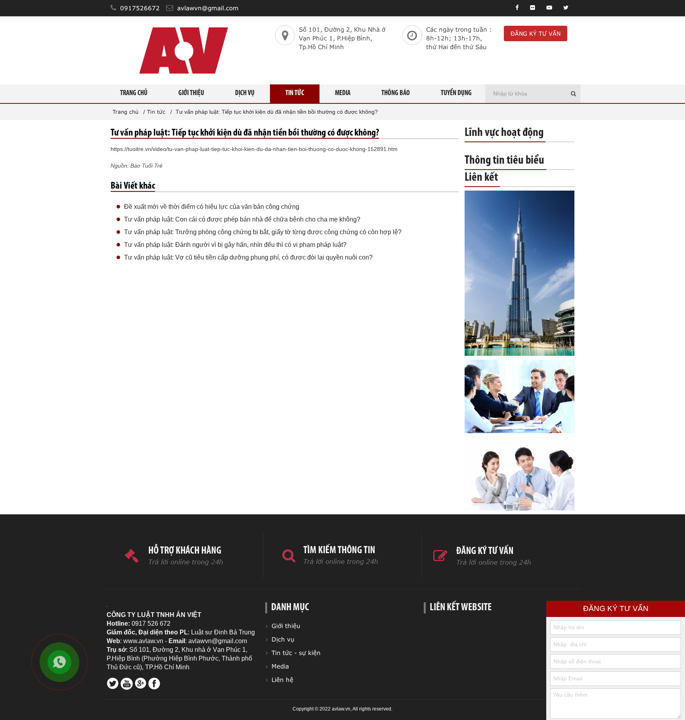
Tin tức (294, 93)
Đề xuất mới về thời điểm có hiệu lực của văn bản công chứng (211, 206)
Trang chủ (133, 93)
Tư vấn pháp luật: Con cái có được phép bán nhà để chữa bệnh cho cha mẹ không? (242, 219)
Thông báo (395, 93)
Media (342, 93)
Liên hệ (282, 679)
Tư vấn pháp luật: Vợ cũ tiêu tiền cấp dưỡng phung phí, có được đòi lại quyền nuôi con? (248, 257)
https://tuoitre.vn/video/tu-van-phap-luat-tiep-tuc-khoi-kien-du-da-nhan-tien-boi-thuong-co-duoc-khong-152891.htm (254, 149)
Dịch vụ (244, 93)
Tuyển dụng (456, 93)
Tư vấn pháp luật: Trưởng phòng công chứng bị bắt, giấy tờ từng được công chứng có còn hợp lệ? (263, 232)
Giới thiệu (191, 93)
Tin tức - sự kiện (296, 652)
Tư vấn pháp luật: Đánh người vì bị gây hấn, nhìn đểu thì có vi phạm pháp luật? (235, 244)
